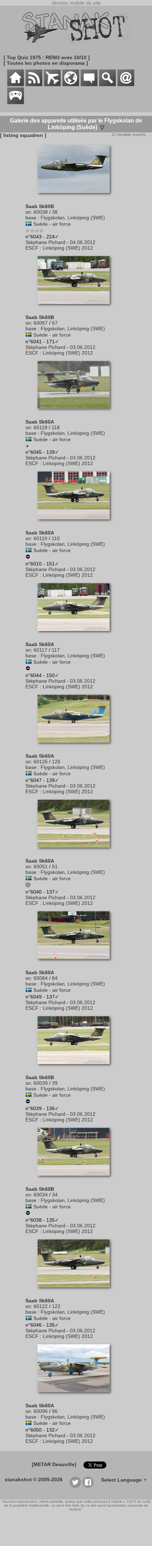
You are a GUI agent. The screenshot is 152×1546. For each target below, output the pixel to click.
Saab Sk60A (39, 422)
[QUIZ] (15, 102)
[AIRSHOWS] (70, 84)
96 (55, 1411)
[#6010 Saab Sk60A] (76, 523)
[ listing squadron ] (23, 135)
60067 (41, 323)
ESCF (32, 248)
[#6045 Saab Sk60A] (76, 412)
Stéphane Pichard (45, 242)
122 (56, 1306)
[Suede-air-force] (28, 224)
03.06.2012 (82, 347)
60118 (40, 427)
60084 (41, 978)
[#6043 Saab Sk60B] (76, 196)
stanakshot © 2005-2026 (34, 1479)
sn (28, 212)
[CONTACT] (125, 84)
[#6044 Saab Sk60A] (76, 634)
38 (55, 212)
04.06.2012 (82, 242)
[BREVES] (33, 84)
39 (55, 1083)
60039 (41, 1083)
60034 (41, 1194)
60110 (40, 538)
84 (55, 978)
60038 (41, 212)
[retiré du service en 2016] (27, 557)
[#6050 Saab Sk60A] (76, 1395)
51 (55, 866)
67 (55, 323)
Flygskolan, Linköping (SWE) (73, 217)
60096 (41, 1411)
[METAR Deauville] (54, 1464)
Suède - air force (52, 224)
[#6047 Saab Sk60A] (76, 746)
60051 (41, 866)
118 (56, 427)
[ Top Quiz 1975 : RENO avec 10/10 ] (47, 57)
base (30, 217)
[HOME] (15, 84)
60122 (41, 1306)
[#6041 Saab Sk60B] (76, 307)
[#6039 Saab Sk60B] (76, 1067)
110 (56, 538)
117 (56, 650)
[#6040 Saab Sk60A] (76, 851)
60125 (41, 761)
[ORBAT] (52, 84)
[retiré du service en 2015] (27, 669)
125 (56, 761)
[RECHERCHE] (107, 84)
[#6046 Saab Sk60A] (76, 1291)
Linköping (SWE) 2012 (68, 248)
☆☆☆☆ (34, 230)
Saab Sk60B (39, 206)
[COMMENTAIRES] (89, 84)
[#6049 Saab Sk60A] (76, 962)
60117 (40, 650)
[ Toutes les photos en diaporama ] (46, 63)
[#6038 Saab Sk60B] (76, 1179)
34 (55, 1194)
